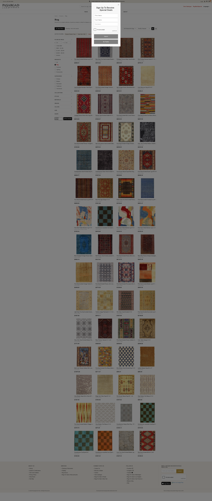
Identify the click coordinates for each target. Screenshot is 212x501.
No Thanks (106, 41)
